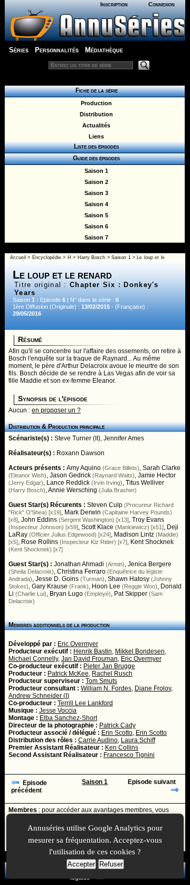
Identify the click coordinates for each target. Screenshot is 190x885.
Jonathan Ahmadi (79, 564)
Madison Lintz (134, 534)
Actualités (94, 125)
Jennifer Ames (123, 438)
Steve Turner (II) (77, 438)
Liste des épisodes (95, 146)
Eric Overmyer (78, 644)
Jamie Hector (157, 475)
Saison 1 (94, 171)
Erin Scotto (116, 732)
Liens (95, 136)
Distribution (95, 114)
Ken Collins (121, 747)
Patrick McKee (68, 673)
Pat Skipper (130, 593)
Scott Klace (97, 527)
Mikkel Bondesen (140, 651)
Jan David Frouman (89, 658)
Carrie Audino (98, 740)
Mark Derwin (82, 512)
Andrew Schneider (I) (38, 695)
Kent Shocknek (152, 542)
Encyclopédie (46, 257)
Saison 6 (94, 226)
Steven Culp (104, 505)
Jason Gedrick (70, 475)
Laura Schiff (138, 740)
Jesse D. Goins (57, 579)
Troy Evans (148, 519)
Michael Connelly (33, 658)
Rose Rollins (39, 542)
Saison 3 (94, 193)
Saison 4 (94, 204)
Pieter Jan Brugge (109, 666)
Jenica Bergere (150, 564)
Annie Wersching (72, 490)
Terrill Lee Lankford (85, 703)
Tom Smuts (101, 681)
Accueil (18, 257)
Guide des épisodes (95, 158)
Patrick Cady (117, 725)
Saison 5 (94, 215)
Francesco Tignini (129, 755)
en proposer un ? (56, 410)
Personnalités (57, 50)
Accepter (81, 864)
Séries (18, 50)
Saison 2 (94, 182)
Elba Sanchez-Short (68, 718)
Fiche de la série (95, 90)
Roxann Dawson (80, 453)
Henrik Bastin (92, 651)
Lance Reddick (68, 482)
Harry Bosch (91, 257)
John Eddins (39, 519)
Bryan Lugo (66, 593)
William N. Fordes (106, 688)
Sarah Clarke (161, 468)
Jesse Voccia (58, 710)
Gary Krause (50, 586)
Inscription (114, 4)
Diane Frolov (153, 688)
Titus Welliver (145, 482)
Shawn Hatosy (128, 579)
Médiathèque (104, 50)
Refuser (111, 864)
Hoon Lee (106, 586)
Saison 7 (94, 237)
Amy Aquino (83, 468)
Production (95, 103)
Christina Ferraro (81, 571)
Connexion (161, 4)
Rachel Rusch (112, 673)
